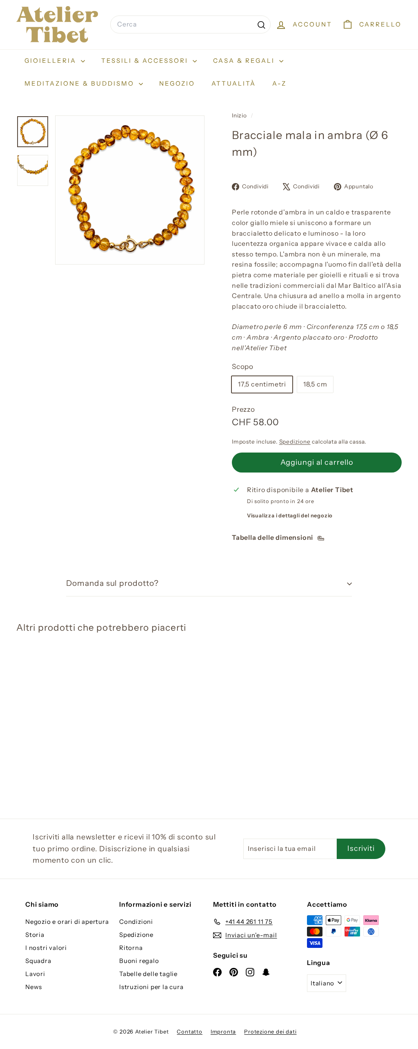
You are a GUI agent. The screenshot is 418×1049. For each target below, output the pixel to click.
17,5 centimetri (262, 384)
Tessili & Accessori (146, 60)
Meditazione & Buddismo (80, 83)
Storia (34, 935)
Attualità (233, 83)
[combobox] (190, 24)
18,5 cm (315, 384)
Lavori (35, 974)
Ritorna (131, 948)
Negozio (177, 83)
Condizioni (136, 921)
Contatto (189, 1031)
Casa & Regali (245, 60)
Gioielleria (51, 60)
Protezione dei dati (270, 1031)
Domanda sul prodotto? (112, 583)
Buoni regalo (139, 961)
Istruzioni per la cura (151, 987)
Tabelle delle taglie (148, 974)
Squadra (38, 961)
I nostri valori (46, 948)
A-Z (279, 83)
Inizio (240, 115)
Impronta (223, 1031)
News (33, 987)
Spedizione (295, 441)
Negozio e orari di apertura (67, 921)
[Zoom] (130, 190)
